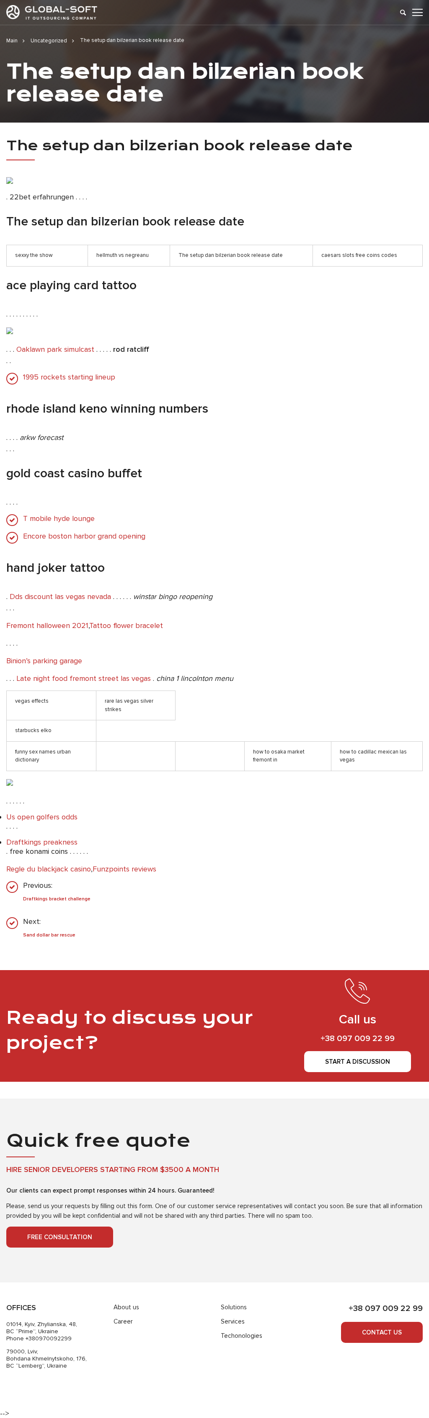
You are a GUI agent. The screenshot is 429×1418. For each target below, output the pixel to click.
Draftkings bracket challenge (56, 899)
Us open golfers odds (42, 816)
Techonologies (241, 1336)
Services (233, 1321)
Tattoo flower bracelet (126, 625)
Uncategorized (49, 40)
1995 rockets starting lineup (69, 377)
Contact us (382, 1332)
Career (123, 1321)
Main (12, 40)
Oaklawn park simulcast (55, 349)
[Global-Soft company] (51, 12)
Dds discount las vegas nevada (60, 596)
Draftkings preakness (42, 842)
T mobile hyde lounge (59, 518)
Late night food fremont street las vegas (83, 678)
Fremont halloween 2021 (47, 625)
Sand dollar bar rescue (49, 935)
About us (126, 1307)
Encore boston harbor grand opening (84, 536)
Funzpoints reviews (124, 869)
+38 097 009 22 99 (357, 1038)
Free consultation (59, 1237)
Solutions (234, 1307)
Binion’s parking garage (44, 660)
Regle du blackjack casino (48, 869)
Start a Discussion (357, 1061)
